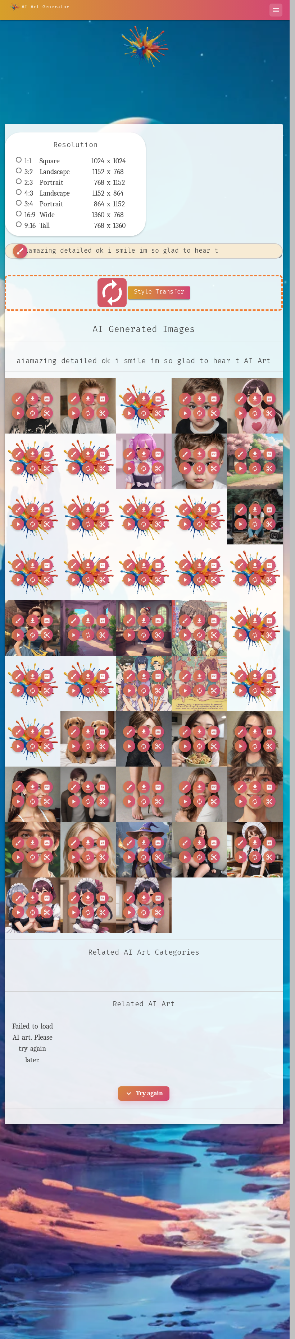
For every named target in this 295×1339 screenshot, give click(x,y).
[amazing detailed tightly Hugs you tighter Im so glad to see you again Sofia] (199, 794)
